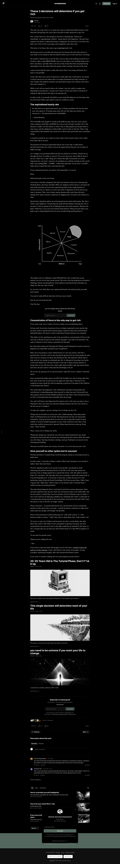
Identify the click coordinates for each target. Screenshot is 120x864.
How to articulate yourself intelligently (44, 792)
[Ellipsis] (89, 758)
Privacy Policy (72, 836)
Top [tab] (32, 788)
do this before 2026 (35, 806)
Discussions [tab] (43, 788)
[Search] (96, 3)
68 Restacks (50, 720)
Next (84, 732)
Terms (62, 852)
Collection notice (69, 852)
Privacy (58, 852)
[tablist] (37, 743)
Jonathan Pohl (38, 768)
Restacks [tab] (41, 743)
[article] (60, 796)
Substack (51, 860)
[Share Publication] (100, 3)
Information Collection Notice (59, 836)
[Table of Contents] (2, 432)
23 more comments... (35, 779)
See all (34, 828)
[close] (75, 809)
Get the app (68, 856)
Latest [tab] (36, 788)
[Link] (28, 104)
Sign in (115, 3)
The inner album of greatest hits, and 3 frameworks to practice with (49, 795)
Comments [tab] (34, 743)
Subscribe (107, 3)
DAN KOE (36, 20)
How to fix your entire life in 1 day (42, 804)
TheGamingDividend (39, 758)
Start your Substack (55, 856)
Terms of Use (68, 834)
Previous (36, 732)
